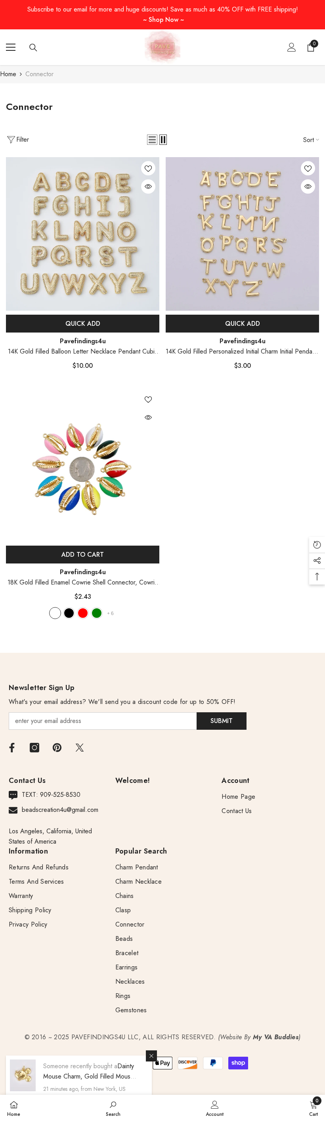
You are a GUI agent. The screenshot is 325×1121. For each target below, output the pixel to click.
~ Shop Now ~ (163, 19)
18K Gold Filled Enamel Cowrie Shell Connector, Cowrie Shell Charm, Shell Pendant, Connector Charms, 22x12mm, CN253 (83, 583)
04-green (97, 613)
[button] (152, 140)
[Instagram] (34, 747)
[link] (113, 1107)
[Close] (151, 1055)
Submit (221, 720)
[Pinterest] (57, 747)
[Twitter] (79, 747)
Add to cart (82, 554)
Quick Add (82, 323)
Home (8, 74)
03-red (83, 613)
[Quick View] (148, 186)
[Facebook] (12, 747)
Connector (39, 74)
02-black (69, 613)
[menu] (10, 47)
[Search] (33, 47)
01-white (55, 613)
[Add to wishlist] (148, 168)
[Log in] (291, 47)
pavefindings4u (83, 341)
